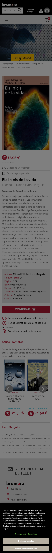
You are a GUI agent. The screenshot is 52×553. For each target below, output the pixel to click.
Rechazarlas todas (26, 541)
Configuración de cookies (26, 534)
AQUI (5, 529)
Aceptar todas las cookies (26, 548)
